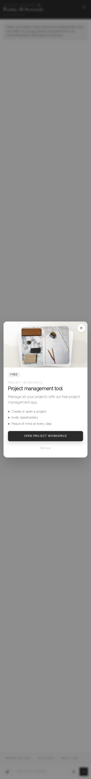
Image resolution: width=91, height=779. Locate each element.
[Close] (81, 328)
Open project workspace (45, 435)
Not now (45, 448)
